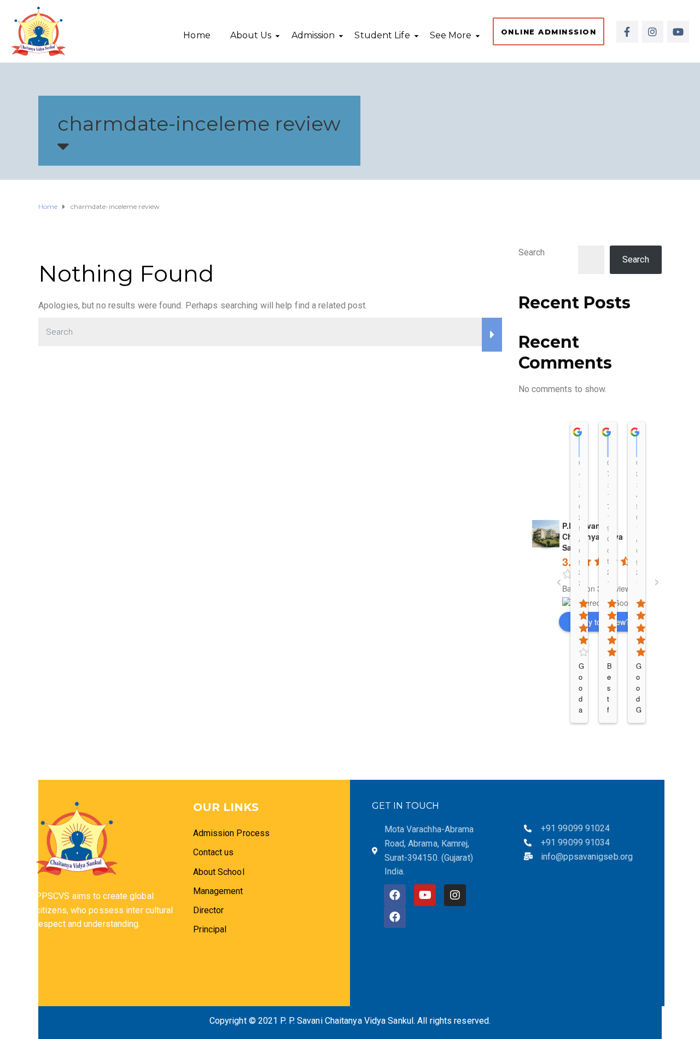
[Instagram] (653, 32)
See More (451, 35)
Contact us (213, 852)
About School (218, 872)
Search (531, 252)
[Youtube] (678, 32)
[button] (549, 31)
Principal (210, 929)
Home (196, 35)
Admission (313, 35)
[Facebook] (395, 895)
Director (209, 910)
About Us (251, 35)
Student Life (382, 35)
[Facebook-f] (627, 32)
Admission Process (231, 833)
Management (218, 891)
